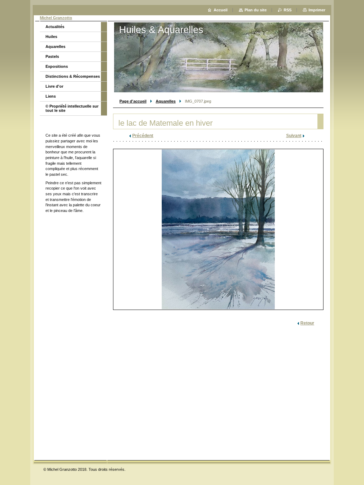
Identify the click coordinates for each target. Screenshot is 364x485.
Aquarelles (166, 101)
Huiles (51, 36)
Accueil (221, 10)
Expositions (57, 66)
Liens (51, 96)
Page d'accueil (132, 101)
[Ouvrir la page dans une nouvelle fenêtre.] (218, 229)
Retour (307, 323)
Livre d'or (54, 86)
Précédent (142, 135)
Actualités (55, 26)
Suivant (293, 135)
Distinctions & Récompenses (73, 76)
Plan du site (256, 10)
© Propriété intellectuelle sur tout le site (72, 108)
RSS (287, 10)
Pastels (52, 56)
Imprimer (317, 10)
